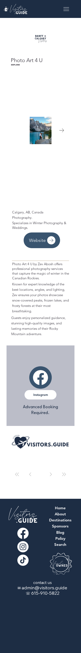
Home (60, 508)
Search (60, 544)
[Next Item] (61, 130)
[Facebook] (23, 533)
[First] (17, 474)
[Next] (51, 474)
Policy (60, 538)
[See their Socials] (40, 377)
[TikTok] (23, 560)
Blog (60, 532)
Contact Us (42, 582)
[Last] (64, 474)
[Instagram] (23, 546)
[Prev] (30, 474)
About (60, 514)
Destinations (60, 520)
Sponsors (60, 526)
